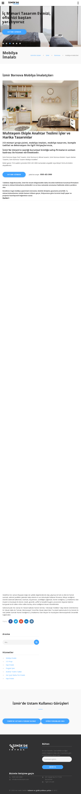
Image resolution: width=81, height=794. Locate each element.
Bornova (57, 55)
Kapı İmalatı (10, 665)
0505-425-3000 (46, 174)
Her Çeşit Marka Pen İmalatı (15, 675)
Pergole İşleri (10, 668)
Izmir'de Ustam (35, 55)
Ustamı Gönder (14, 32)
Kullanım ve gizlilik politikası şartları (39, 790)
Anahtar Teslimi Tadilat (14, 672)
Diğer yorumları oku (55, 721)
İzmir (47, 55)
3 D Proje (9, 661)
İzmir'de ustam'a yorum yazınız (21, 721)
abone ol (52, 767)
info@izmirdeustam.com (20, 779)
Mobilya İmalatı (11, 658)
